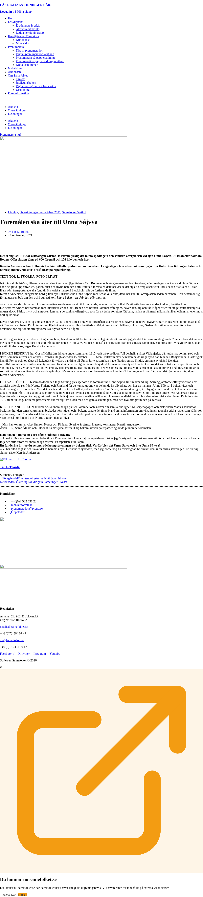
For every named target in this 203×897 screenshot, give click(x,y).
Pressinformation (18, 93)
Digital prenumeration (29, 50)
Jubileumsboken (26, 82)
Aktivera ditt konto (27, 29)
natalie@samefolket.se (14, 626)
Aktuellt (13, 106)
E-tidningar (15, 114)
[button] (101, 242)
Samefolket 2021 (50, 212)
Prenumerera (16, 47)
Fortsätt (22, 894)
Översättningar (17, 110)
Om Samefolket (18, 75)
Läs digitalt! (15, 22)
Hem (11, 18)
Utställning (23, 89)
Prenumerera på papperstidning (35, 57)
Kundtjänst (23, 39)
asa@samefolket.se (12, 640)
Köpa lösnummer (26, 64)
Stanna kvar (8, 894)
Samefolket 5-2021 (74, 212)
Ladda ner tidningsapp (30, 32)
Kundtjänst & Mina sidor (23, 36)
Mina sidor (22, 43)
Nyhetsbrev (15, 68)
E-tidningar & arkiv (28, 25)
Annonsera (15, 72)
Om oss (20, 79)
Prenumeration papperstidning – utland (40, 61)
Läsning (13, 212)
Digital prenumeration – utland (35, 54)
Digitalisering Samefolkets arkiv (36, 86)
